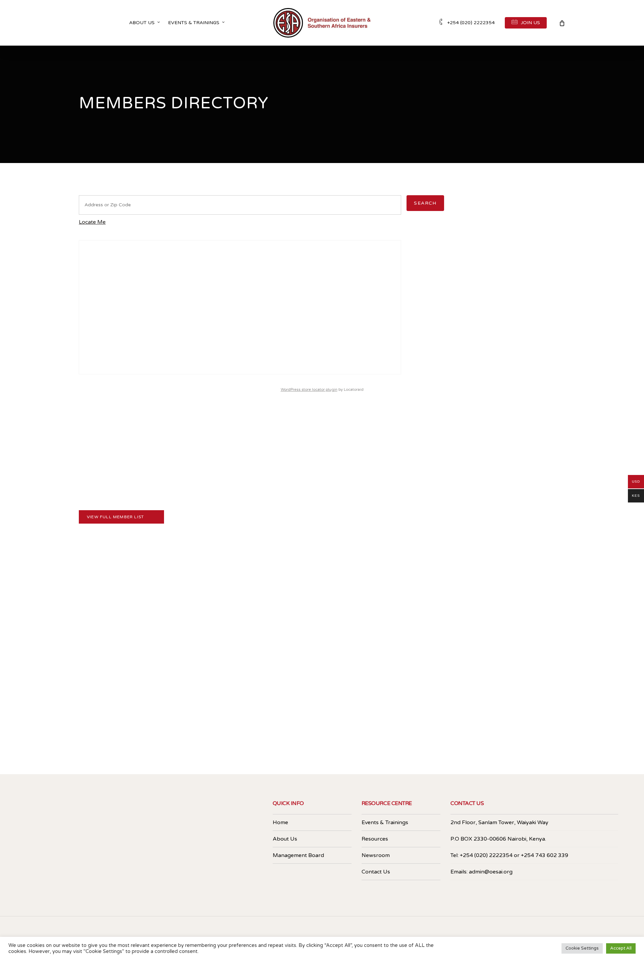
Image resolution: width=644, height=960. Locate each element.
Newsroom (376, 855)
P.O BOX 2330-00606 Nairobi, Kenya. (498, 839)
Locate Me (92, 222)
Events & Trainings (385, 822)
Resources (375, 839)
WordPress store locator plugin (309, 389)
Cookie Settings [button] (582, 948)
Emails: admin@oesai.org (481, 871)
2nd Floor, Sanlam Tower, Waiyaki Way (499, 822)
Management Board (298, 855)
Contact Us (376, 871)
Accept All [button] (621, 948)
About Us (285, 839)
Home (280, 822)
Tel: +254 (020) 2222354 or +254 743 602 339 (509, 855)
